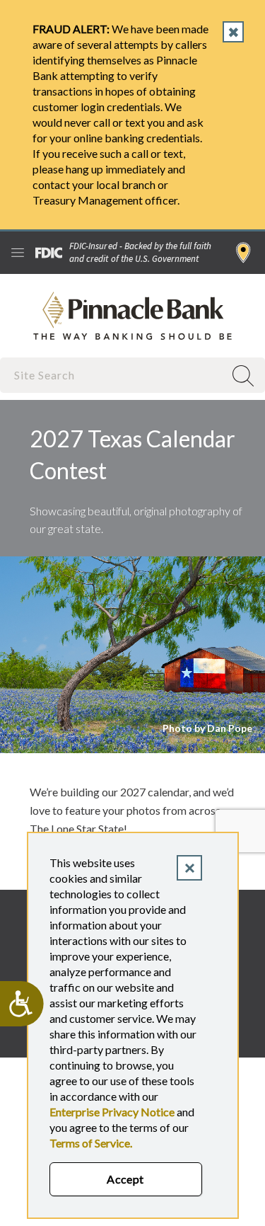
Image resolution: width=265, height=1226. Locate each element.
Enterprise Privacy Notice (112, 1111)
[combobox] (113, 375)
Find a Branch (243, 252)
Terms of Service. (90, 1143)
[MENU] (17, 252)
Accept (125, 1179)
